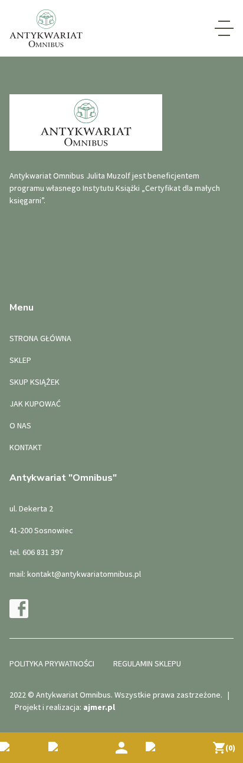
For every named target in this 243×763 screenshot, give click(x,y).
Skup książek (34, 381)
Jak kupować (35, 403)
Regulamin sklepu (147, 663)
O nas (20, 425)
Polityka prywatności (51, 663)
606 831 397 (42, 552)
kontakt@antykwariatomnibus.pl (84, 574)
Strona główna (40, 338)
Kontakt (25, 447)
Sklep (20, 360)
